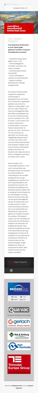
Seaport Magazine (15, 39)
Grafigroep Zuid (16, 385)
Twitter (14, 270)
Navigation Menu (19, 8)
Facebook (11, 270)
